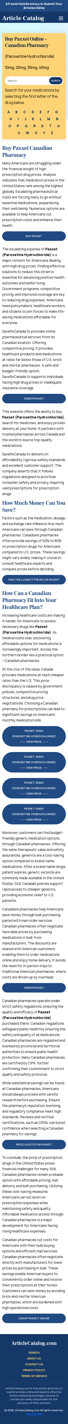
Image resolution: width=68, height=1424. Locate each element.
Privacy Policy (34, 1370)
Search (55, 80)
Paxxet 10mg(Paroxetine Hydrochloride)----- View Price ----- (34, 736)
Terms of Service (34, 1376)
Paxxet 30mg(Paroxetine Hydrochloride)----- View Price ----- (34, 788)
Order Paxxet (34, 398)
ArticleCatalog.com (34, 1343)
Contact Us (34, 1364)
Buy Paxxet (34, 236)
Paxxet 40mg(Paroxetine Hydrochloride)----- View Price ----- (34, 814)
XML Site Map (34, 1414)
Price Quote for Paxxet (34, 1144)
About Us (34, 1358)
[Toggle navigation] (61, 18)
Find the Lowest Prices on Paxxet (34, 579)
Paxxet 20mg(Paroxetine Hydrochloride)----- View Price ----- (34, 762)
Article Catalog (23, 18)
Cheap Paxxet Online (34, 1318)
